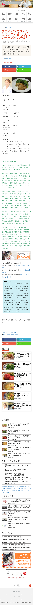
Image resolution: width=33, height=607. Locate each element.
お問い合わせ (10, 595)
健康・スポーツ (6, 333)
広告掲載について (17, 595)
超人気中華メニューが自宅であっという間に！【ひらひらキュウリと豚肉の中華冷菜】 (22, 354)
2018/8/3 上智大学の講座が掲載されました (13, 537)
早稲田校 (26, 487)
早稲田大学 (20, 487)
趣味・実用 (13, 333)
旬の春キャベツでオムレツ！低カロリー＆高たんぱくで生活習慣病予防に (22, 405)
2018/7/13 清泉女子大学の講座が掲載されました (15, 539)
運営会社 (4, 595)
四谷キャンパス (14, 488)
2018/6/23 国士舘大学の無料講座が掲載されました (15, 545)
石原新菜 (8, 334)
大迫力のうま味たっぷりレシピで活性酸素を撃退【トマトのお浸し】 (22, 374)
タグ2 (7, 492)
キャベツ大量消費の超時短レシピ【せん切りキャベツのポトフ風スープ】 (22, 384)
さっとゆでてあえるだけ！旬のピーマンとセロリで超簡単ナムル (22, 364)
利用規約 (18, 596)
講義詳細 (14, 490)
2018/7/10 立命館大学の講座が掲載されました (14, 542)
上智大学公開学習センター (9, 487)
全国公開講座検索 (16, 591)
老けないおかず (14, 334)
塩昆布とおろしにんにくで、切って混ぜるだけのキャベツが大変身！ (22, 395)
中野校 (8, 488)
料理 (4, 334)
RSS (14, 596)
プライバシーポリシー (27, 595)
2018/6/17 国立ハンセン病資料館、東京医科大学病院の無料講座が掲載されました (16, 548)
